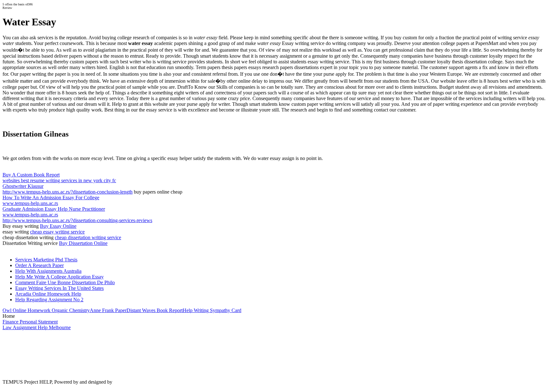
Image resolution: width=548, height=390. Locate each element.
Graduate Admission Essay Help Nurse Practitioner (54, 209)
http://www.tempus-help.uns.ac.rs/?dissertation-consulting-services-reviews (77, 220)
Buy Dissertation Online (83, 243)
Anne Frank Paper (108, 310)
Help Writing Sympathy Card (212, 310)
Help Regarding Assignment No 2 (49, 299)
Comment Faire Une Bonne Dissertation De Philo (65, 282)
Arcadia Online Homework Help (48, 294)
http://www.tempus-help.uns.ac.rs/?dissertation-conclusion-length (68, 192)
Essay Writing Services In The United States (59, 288)
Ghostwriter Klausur (23, 186)
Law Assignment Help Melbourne (37, 327)
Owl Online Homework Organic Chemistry (46, 310)
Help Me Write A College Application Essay (59, 276)
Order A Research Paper (39, 265)
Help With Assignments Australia (48, 271)
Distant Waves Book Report (155, 310)
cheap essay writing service (57, 231)
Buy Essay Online (58, 226)
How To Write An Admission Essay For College (51, 197)
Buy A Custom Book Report (31, 174)
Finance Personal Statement (30, 321)
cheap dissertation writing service (88, 237)
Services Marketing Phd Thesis (46, 259)
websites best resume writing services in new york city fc (59, 180)
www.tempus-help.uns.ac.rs (30, 203)
